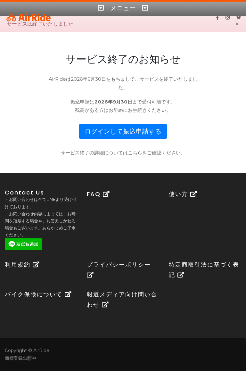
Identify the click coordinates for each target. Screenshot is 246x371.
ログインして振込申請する (123, 131)
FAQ (95, 194)
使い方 (179, 194)
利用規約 (19, 264)
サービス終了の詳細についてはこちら (101, 153)
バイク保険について (35, 294)
